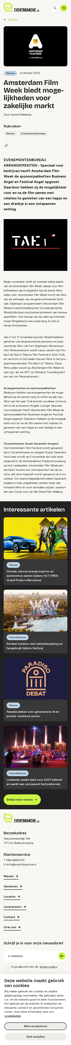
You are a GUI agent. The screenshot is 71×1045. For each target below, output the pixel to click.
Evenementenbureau (33, 133)
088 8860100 (15, 860)
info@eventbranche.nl (21, 864)
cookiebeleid (12, 1016)
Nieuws (13, 19)
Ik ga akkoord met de (34, 966)
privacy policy (48, 966)
